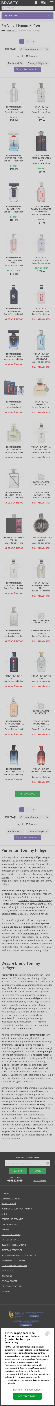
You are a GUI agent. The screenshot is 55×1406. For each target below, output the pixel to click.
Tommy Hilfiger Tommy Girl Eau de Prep (41, 585)
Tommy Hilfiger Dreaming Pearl (14, 448)
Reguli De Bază (9, 1203)
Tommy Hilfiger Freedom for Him (13, 493)
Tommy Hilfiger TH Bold (14, 677)
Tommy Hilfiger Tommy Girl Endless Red (41, 772)
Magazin (6, 1291)
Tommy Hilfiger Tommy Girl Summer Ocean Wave (41, 209)
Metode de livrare (11, 1234)
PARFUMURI (12, 30)
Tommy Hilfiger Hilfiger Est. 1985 (41, 493)
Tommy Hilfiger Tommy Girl (14, 108)
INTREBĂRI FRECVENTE (12, 1250)
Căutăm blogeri (10, 1281)
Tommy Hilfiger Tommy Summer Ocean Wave (41, 356)
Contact (6, 1193)
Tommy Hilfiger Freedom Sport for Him (41, 158)
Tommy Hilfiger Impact (14, 403)
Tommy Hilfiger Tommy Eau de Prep (13, 584)
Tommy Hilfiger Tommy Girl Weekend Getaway (13, 724)
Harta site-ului (9, 1224)
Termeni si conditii (11, 1198)
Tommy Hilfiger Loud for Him (41, 538)
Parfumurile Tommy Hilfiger (38, 864)
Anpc (4, 1214)
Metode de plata (10, 1239)
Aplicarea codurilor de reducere (19, 1255)
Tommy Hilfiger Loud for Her (13, 538)
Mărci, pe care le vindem (14, 1265)
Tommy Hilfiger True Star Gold (41, 632)
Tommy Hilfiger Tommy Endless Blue (14, 770)
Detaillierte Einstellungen (27, 1389)
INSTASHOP (7, 1276)
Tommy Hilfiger (36, 914)
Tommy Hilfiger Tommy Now (14, 310)
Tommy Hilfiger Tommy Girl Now (41, 310)
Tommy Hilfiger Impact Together (13, 156)
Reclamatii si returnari (14, 1245)
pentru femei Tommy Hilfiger (35, 950)
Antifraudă (7, 1270)
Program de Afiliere (12, 1286)
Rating (5, 1229)
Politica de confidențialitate (17, 1208)
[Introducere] (3, 30)
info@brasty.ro (39, 1181)
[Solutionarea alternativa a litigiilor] (26, 1317)
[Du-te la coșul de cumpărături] (42, 2)
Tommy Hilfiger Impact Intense (14, 355)
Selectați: (10, 49)
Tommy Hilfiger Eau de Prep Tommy (41, 448)
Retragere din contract (14, 1260)
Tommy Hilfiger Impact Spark (14, 207)
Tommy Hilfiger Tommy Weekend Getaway (41, 724)
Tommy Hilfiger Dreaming (41, 403)
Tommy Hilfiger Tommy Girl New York (14, 260)
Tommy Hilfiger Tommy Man (41, 108)
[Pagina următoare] (33, 41)
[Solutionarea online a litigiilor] (26, 1326)
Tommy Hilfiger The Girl (41, 677)
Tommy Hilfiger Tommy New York (41, 259)
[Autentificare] (36, 2)
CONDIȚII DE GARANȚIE (12, 1219)
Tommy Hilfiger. (31, 933)
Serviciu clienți (15, 1179)
